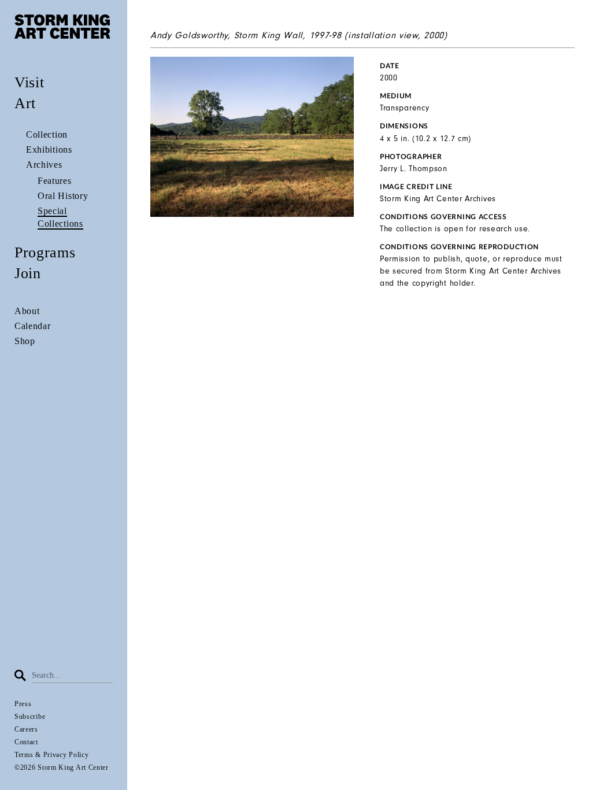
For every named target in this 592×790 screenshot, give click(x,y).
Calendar (32, 326)
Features (55, 181)
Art (25, 103)
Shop (24, 341)
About (27, 311)
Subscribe (29, 717)
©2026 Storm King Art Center (61, 767)
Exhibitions (49, 149)
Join (27, 273)
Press (23, 704)
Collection (47, 134)
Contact (26, 742)
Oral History (63, 196)
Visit (29, 82)
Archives (44, 164)
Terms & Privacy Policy (51, 755)
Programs (45, 252)
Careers (26, 729)
